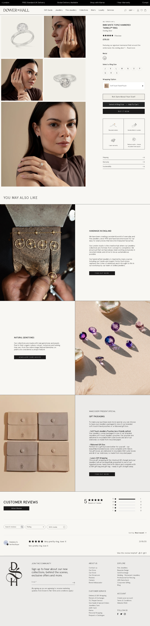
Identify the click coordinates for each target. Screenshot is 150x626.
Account (121, 593)
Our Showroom (94, 575)
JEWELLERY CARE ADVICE (30, 357)
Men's (93, 10)
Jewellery (59, 10)
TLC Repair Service (95, 600)
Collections (83, 10)
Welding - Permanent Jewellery (128, 575)
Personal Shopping (95, 613)
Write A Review (16, 508)
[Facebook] (118, 613)
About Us (93, 563)
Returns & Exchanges (96, 598)
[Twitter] (121, 613)
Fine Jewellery (71, 10)
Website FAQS (122, 603)
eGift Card (92, 608)
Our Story (92, 570)
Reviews (92, 578)
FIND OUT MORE (102, 273)
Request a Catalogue (96, 615)
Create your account (125, 598)
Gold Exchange (122, 573)
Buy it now (123, 111)
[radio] (105, 58)
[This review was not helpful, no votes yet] (144, 553)
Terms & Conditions (124, 600)
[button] (124, 157)
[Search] (125, 10)
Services (110, 10)
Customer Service (97, 591)
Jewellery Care (94, 605)
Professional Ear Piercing (126, 578)
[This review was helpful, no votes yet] (139, 553)
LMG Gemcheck (123, 580)
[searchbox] (12, 527)
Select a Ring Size (110, 64)
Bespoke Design (123, 570)
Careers (92, 580)
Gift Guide (48, 10)
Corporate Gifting (123, 583)
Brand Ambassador (95, 583)
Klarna (91, 610)
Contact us (93, 568)
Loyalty (101, 10)
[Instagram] (125, 613)
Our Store (92, 573)
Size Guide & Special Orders (99, 603)
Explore (121, 563)
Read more (131, 48)
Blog (118, 585)
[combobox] (35, 527)
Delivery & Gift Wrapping (97, 595)
